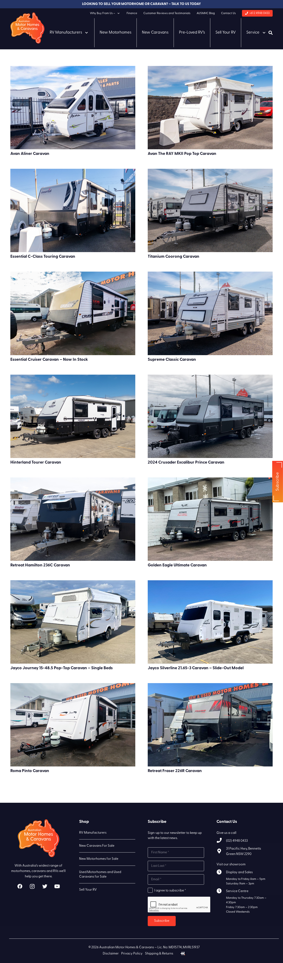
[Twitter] (45, 886)
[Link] (27, 28)
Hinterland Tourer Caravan (35, 462)
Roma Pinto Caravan (29, 771)
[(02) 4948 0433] (221, 841)
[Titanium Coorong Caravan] (210, 210)
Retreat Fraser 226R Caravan (175, 771)
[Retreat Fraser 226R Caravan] (210, 724)
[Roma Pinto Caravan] (72, 724)
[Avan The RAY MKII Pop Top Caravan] (210, 107)
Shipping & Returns (159, 953)
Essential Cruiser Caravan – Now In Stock (49, 360)
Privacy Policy (132, 953)
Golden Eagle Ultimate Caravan (177, 565)
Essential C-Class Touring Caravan (42, 257)
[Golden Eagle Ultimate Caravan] (210, 519)
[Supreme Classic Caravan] (210, 313)
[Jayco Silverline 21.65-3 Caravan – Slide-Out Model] (210, 622)
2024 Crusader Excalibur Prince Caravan (186, 462)
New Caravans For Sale (96, 846)
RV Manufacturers (92, 832)
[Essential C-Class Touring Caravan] (72, 210)
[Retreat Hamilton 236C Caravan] (72, 519)
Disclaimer (111, 953)
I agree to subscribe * (170, 890)
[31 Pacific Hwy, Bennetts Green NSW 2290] (221, 852)
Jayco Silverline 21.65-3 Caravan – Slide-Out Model (196, 668)
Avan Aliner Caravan (29, 154)
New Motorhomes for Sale (98, 859)
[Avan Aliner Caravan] (72, 107)
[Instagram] (32, 886)
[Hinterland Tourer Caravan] (72, 416)
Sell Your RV (88, 889)
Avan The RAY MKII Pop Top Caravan (182, 154)
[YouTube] (57, 886)
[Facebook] (20, 886)
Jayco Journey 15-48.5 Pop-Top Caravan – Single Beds (61, 668)
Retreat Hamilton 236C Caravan (40, 565)
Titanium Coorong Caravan (173, 257)
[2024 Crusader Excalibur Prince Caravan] (210, 416)
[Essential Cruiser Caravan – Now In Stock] (72, 313)
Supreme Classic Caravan (172, 360)
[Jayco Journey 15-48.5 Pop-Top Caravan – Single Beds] (72, 622)
